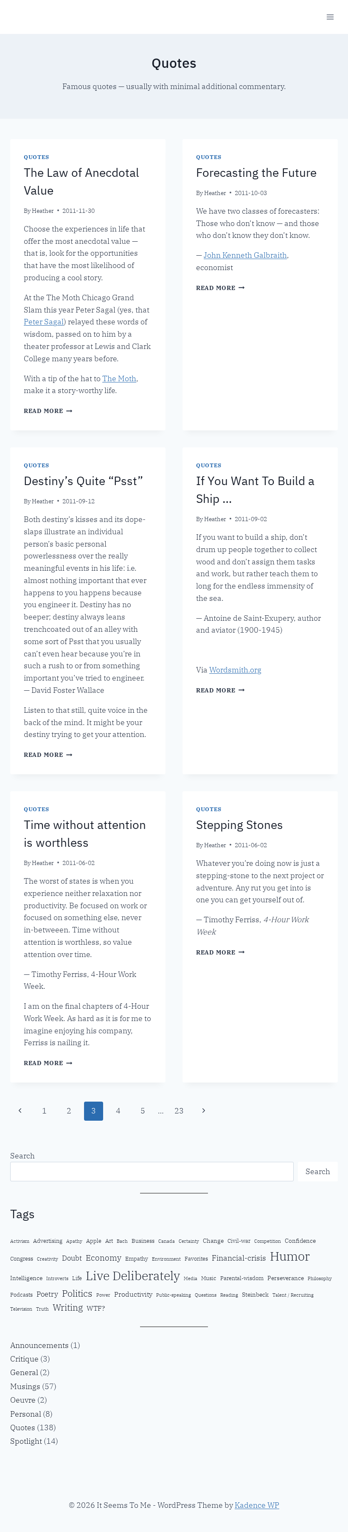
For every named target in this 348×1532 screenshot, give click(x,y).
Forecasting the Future (256, 172)
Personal (25, 1414)
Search (22, 1156)
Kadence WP (257, 1505)
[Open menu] (330, 16)
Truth (42, 1309)
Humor (290, 1256)
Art (109, 1240)
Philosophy (320, 1278)
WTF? (96, 1308)
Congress (21, 1258)
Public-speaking (173, 1295)
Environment (166, 1259)
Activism (19, 1241)
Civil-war (238, 1240)
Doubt (72, 1258)
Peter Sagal (44, 321)
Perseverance (285, 1278)
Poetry (47, 1294)
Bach (122, 1241)
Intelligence (26, 1278)
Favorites (196, 1258)
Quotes (36, 156)
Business (143, 1240)
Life (77, 1278)
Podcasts (21, 1294)
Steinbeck (255, 1294)
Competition (267, 1241)
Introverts (57, 1278)
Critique (24, 1359)
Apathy (74, 1241)
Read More (48, 411)
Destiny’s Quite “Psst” (83, 480)
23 (179, 1111)
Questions (205, 1295)
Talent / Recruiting (293, 1295)
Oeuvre (23, 1400)
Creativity (47, 1259)
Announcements (39, 1345)
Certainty (189, 1241)
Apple (93, 1240)
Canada (166, 1241)
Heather (43, 210)
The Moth (119, 378)
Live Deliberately (133, 1276)
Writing (68, 1307)
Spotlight (26, 1441)
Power (103, 1295)
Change (213, 1240)
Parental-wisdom (242, 1278)
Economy (103, 1257)
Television (21, 1309)
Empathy (136, 1258)
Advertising (47, 1240)
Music (208, 1278)
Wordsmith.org (235, 670)
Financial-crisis (239, 1258)
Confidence (300, 1240)
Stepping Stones (239, 824)
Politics (77, 1293)
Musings (25, 1386)
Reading (229, 1295)
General (24, 1372)
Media (190, 1278)
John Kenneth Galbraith (245, 255)
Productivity (133, 1294)
